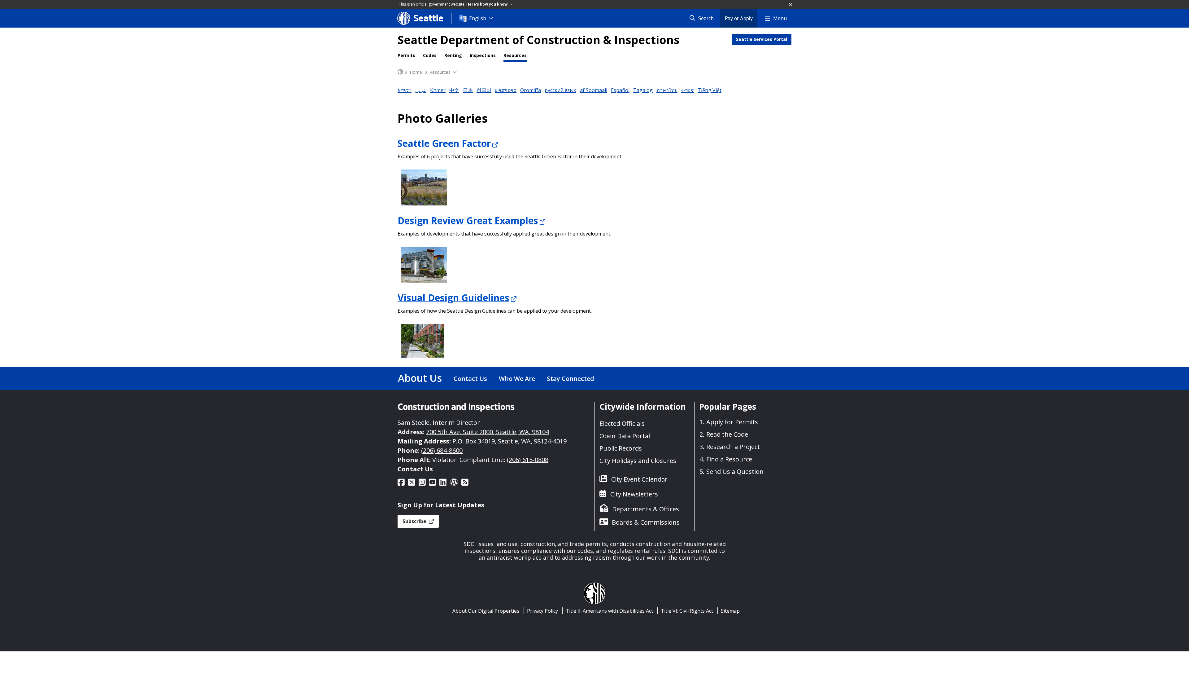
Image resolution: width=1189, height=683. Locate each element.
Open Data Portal (624, 436)
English (477, 18)
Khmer (438, 90)
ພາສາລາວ (505, 90)
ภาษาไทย (666, 90)
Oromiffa (530, 90)
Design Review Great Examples (468, 220)
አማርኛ (405, 90)
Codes (430, 55)
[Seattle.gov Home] (400, 72)
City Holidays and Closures (637, 460)
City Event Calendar (639, 479)
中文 (454, 90)
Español (620, 90)
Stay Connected (570, 378)
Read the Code (727, 434)
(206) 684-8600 (442, 450)
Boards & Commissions (646, 522)
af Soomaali (593, 90)
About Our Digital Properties (485, 610)
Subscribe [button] (415, 521)
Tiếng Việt (709, 90)
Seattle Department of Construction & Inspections (538, 39)
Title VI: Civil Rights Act (687, 610)
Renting (453, 55)
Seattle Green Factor (444, 143)
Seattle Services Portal (761, 39)
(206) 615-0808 (527, 460)
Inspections (483, 55)
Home (416, 72)
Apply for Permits (732, 422)
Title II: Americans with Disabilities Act (609, 610)
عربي (420, 90)
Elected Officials (622, 423)
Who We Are (517, 378)
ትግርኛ (687, 90)
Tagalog (643, 90)
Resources (515, 55)
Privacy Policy (542, 610)
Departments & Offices (645, 509)
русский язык (560, 90)
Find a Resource (729, 459)
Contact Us (470, 378)
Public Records (620, 448)
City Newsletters (634, 494)
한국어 (484, 90)
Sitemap (730, 610)
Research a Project (733, 447)
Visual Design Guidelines (453, 297)
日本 (468, 90)
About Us (420, 378)
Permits (406, 55)
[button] (791, 4)
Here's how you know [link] (487, 4)
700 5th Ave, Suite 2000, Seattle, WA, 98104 (487, 432)
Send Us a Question (735, 471)
